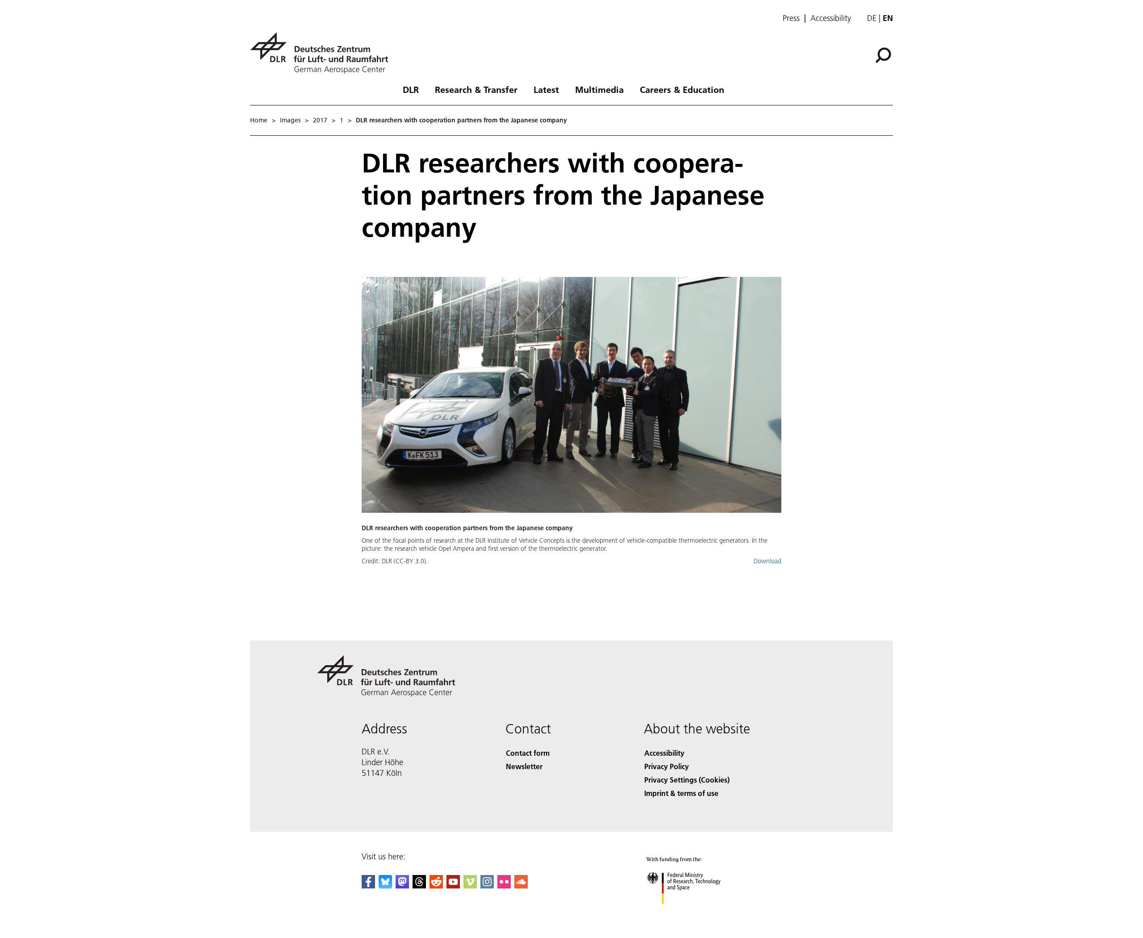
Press (791, 18)
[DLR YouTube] (453, 885)
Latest (546, 89)
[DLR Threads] (419, 885)
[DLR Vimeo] (470, 885)
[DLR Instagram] (487, 885)
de (871, 18)
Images (290, 120)
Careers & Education (682, 89)
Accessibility (830, 18)
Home (258, 120)
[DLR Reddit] (436, 885)
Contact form (528, 753)
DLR (411, 89)
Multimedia (599, 89)
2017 (320, 120)
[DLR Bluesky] (385, 885)
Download (767, 561)
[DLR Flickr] (504, 885)
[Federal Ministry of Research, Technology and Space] (695, 913)
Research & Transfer (476, 89)
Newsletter (524, 766)
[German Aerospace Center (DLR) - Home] (323, 53)
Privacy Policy (666, 766)
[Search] (884, 54)
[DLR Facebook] (368, 885)
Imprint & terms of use (681, 793)
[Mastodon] (402, 885)
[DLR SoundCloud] (521, 885)
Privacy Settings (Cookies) (687, 779)
